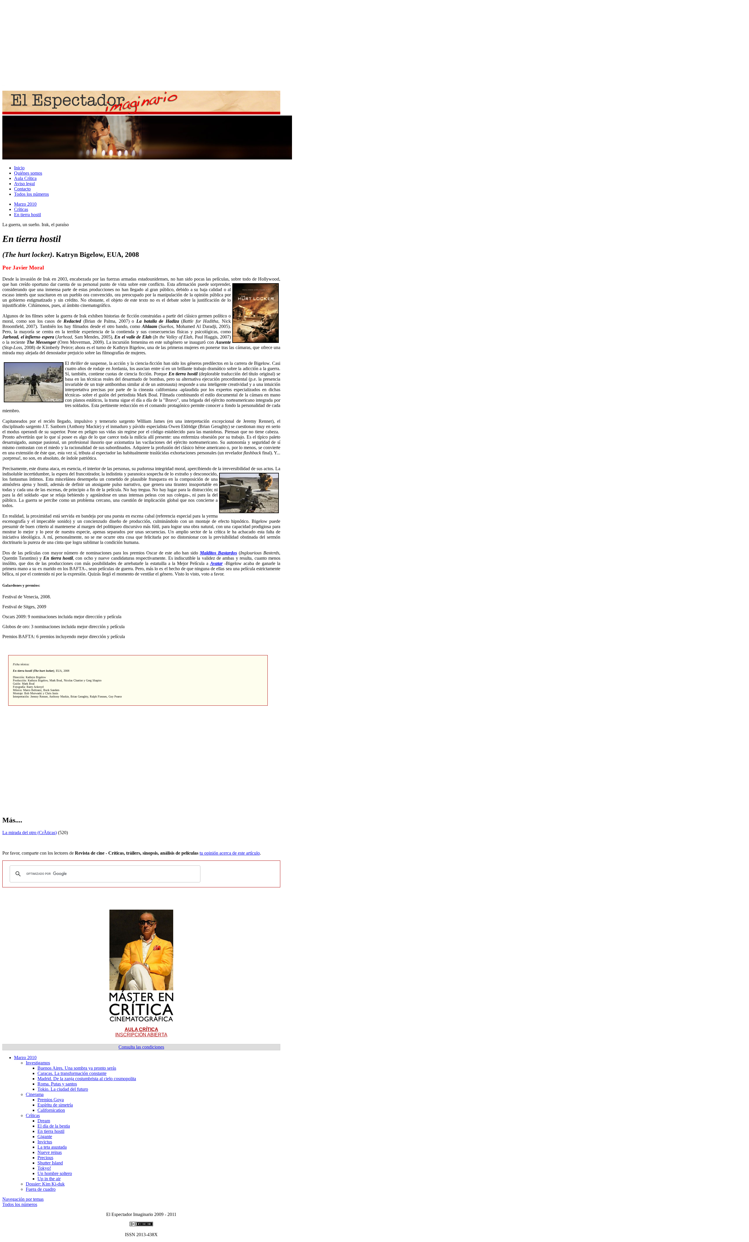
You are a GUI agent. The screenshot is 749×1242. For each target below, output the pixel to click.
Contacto (22, 188)
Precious (45, 1157)
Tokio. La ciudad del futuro (62, 1089)
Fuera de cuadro (41, 1189)
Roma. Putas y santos (57, 1083)
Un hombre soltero (54, 1173)
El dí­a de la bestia (53, 1126)
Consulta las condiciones (141, 1047)
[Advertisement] (177, 43)
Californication (51, 1110)
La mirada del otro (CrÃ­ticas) (29, 832)
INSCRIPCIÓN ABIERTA (141, 1032)
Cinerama (35, 1094)
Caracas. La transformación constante (71, 1073)
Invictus (44, 1141)
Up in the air (49, 1178)
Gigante (44, 1136)
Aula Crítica (25, 178)
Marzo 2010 (25, 204)
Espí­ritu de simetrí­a (55, 1104)
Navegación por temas (23, 1199)
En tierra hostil (27, 214)
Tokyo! (44, 1168)
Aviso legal (24, 183)
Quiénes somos (28, 173)
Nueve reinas (49, 1152)
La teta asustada (52, 1147)
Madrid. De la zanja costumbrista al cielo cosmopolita (86, 1078)
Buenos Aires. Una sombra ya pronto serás (76, 1068)
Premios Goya (50, 1099)
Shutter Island (50, 1162)
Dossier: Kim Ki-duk (45, 1183)
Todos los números (31, 194)
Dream (43, 1120)
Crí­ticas (21, 209)
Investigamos (38, 1062)
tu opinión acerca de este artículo (230, 853)
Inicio (19, 167)
